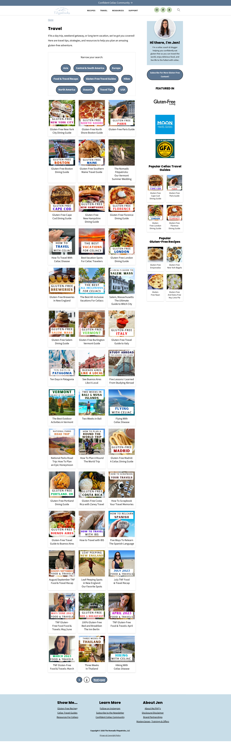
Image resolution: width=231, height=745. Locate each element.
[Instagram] (156, 10)
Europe (116, 68)
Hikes (127, 79)
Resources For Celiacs (67, 717)
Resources (118, 11)
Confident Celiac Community (110, 717)
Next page (99, 680)
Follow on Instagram (110, 708)
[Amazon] (169, 10)
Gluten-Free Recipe (67, 708)
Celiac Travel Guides (67, 713)
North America (66, 90)
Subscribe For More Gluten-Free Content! (165, 74)
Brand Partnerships (152, 717)
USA (122, 90)
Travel (103, 11)
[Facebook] (163, 10)
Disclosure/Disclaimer (153, 713)
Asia (65, 68)
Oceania (87, 90)
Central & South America (90, 68)
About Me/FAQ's (153, 708)
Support (133, 11)
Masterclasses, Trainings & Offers (152, 721)
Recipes (91, 11)
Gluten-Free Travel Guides (101, 79)
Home (50, 19)
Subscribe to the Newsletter (110, 713)
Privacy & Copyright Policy (110, 735)
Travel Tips (106, 90)
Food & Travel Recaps (66, 79)
